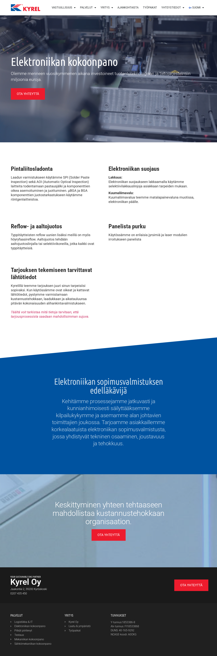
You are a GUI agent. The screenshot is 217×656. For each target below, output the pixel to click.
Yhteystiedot (171, 7)
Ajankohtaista (128, 7)
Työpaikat (150, 7)
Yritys (105, 7)
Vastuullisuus (62, 7)
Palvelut (86, 7)
